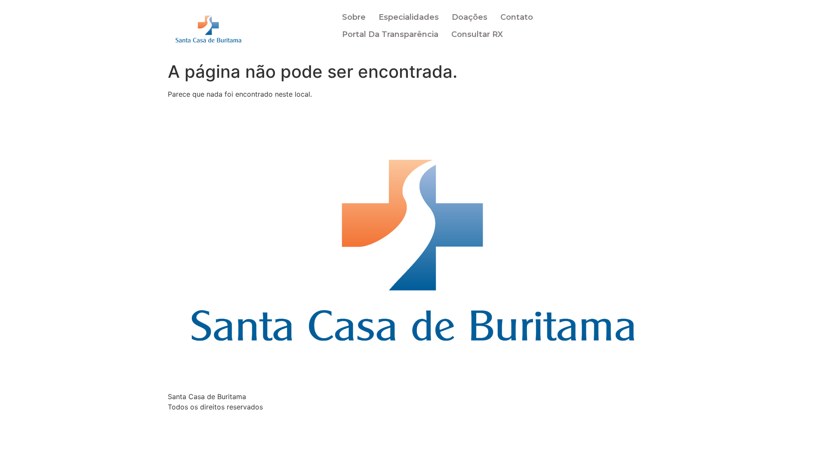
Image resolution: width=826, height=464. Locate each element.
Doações (469, 17)
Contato (516, 17)
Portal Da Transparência (390, 34)
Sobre (354, 17)
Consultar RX (477, 34)
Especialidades (409, 17)
